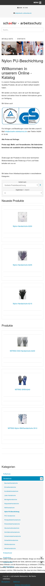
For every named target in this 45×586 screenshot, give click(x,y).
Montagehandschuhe (10, 499)
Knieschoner (7, 553)
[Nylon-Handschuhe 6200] (22, 217)
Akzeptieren (5, 582)
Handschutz (7, 478)
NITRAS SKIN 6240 (22, 389)
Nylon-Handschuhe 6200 (22, 226)
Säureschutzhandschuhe (11, 528)
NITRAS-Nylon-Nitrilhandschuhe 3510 (22, 428)
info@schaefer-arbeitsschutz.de (23, 13)
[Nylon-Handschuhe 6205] (22, 256)
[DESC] (40, 185)
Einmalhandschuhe (10, 487)
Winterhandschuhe (10, 548)
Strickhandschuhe (9, 544)
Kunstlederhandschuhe (11, 491)
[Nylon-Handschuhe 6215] (22, 294)
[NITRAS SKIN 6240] (22, 380)
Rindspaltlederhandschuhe (12, 520)
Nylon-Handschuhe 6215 (22, 303)
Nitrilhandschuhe (9, 507)
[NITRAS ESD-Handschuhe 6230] (22, 342)
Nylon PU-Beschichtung (11, 512)
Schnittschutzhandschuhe (12, 532)
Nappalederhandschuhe (11, 503)
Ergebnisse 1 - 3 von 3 (22, 190)
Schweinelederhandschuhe (12, 536)
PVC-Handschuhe (9, 516)
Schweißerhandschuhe (11, 540)
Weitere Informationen (22, 585)
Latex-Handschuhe (10, 495)
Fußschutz (6, 474)
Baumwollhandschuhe (11, 483)
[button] (4, 48)
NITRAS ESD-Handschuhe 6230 (22, 351)
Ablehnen (16, 582)
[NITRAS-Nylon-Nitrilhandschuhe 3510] (22, 419)
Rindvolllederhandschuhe (12, 524)
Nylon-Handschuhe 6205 (22, 265)
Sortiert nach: (22, 182)
